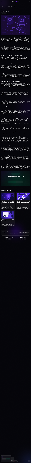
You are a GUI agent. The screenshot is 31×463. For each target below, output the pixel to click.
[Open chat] (29, 461)
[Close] (12, 457)
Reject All (4, 459)
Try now (17, 1)
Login (13, 1)
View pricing (20, 181)
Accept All (8, 459)
